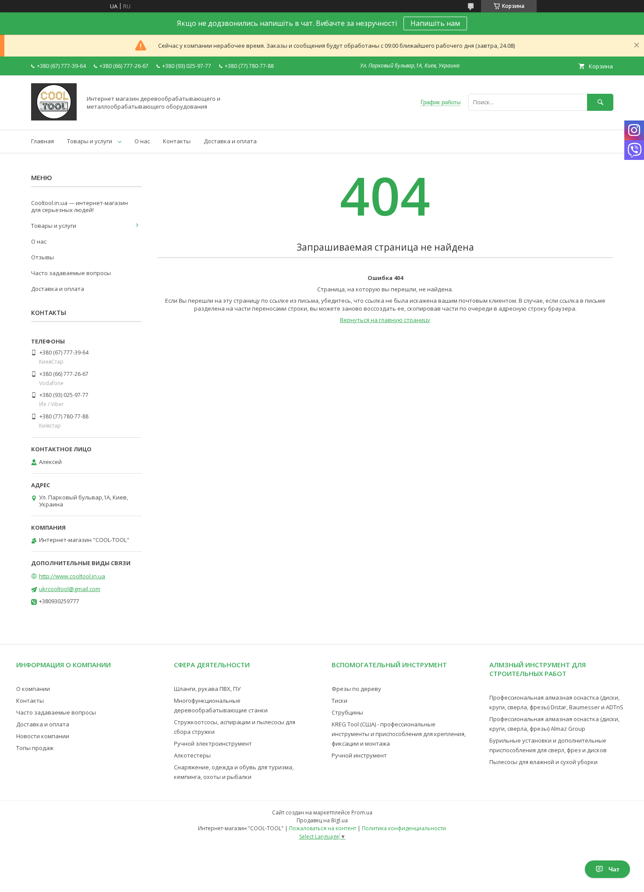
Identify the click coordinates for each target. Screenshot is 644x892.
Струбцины (347, 712)
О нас (142, 141)
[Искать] (600, 102)
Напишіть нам (435, 23)
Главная (42, 141)
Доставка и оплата (230, 141)
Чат (614, 869)
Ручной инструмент (359, 755)
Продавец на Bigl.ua (322, 820)
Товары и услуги (89, 141)
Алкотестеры (192, 755)
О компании (33, 689)
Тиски (339, 700)
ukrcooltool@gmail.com (69, 588)
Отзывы (42, 257)
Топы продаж (34, 748)
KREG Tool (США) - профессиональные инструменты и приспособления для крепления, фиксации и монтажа (399, 733)
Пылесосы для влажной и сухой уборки (543, 762)
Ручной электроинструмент (213, 743)
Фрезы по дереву (356, 689)
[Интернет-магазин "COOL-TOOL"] (54, 118)
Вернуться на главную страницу (385, 320)
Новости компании (42, 736)
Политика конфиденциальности (404, 828)
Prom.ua (361, 812)
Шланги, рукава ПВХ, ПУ (207, 689)
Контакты (177, 141)
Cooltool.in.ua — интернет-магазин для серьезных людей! (79, 206)
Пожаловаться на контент (322, 828)
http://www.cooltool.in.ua (72, 576)
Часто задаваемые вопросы (71, 273)
